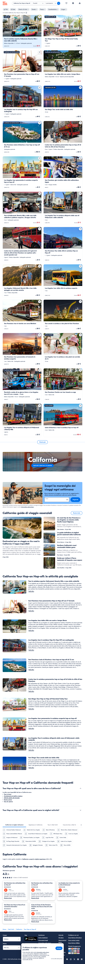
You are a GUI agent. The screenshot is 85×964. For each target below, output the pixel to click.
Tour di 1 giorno (8, 801)
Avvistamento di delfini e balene (13, 796)
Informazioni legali (43, 940)
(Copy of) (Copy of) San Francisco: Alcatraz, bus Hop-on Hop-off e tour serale (41, 906)
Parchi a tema (8, 799)
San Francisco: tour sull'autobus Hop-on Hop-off (15, 884)
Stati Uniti (11, 929)
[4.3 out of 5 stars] (8, 877)
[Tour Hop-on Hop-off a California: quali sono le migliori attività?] (80, 810)
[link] (22, 31)
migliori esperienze (40, 859)
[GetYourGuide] (5, 3)
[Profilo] (79, 3)
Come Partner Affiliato (74, 943)
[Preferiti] (66, 3)
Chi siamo (61, 937)
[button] (22, 31)
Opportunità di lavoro (62, 941)
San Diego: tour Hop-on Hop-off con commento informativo (14, 905)
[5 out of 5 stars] (15, 887)
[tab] (14, 825)
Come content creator (73, 940)
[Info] (26, 12)
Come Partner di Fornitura (75, 937)
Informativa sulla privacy (27, 507)
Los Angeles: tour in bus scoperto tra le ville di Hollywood (69, 884)
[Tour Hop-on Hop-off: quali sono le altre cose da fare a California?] (80, 788)
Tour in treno (7, 794)
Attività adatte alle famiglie (12, 798)
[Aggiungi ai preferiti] (39, 16)
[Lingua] (73, 3)
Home (4, 929)
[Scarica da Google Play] (31, 939)
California (25, 859)
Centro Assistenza (43, 937)
